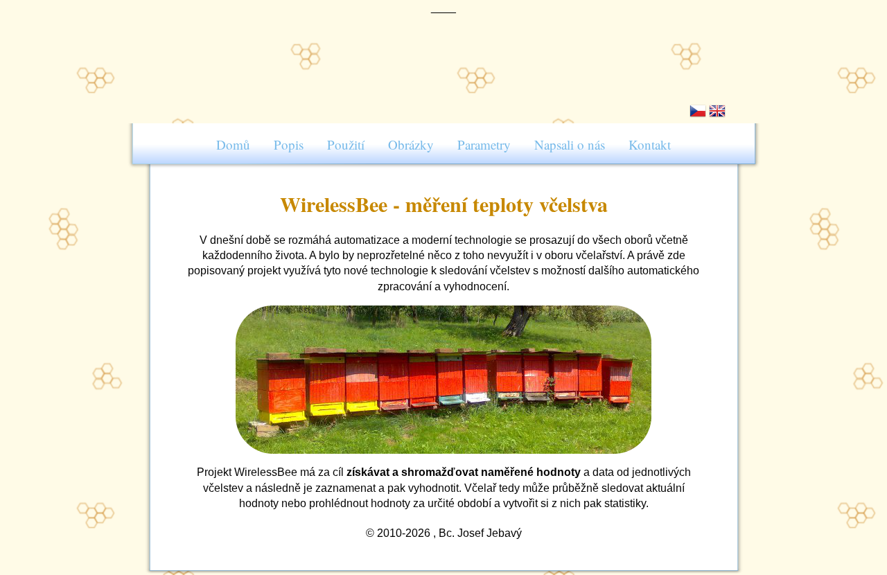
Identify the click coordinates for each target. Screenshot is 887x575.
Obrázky (411, 144)
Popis (289, 144)
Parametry (484, 144)
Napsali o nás (569, 144)
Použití (346, 144)
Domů (233, 144)
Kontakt (650, 144)
